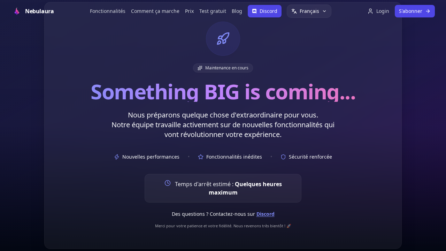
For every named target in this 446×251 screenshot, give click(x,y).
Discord (265, 214)
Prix (189, 11)
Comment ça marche (155, 11)
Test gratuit (212, 11)
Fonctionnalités (107, 11)
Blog (237, 11)
